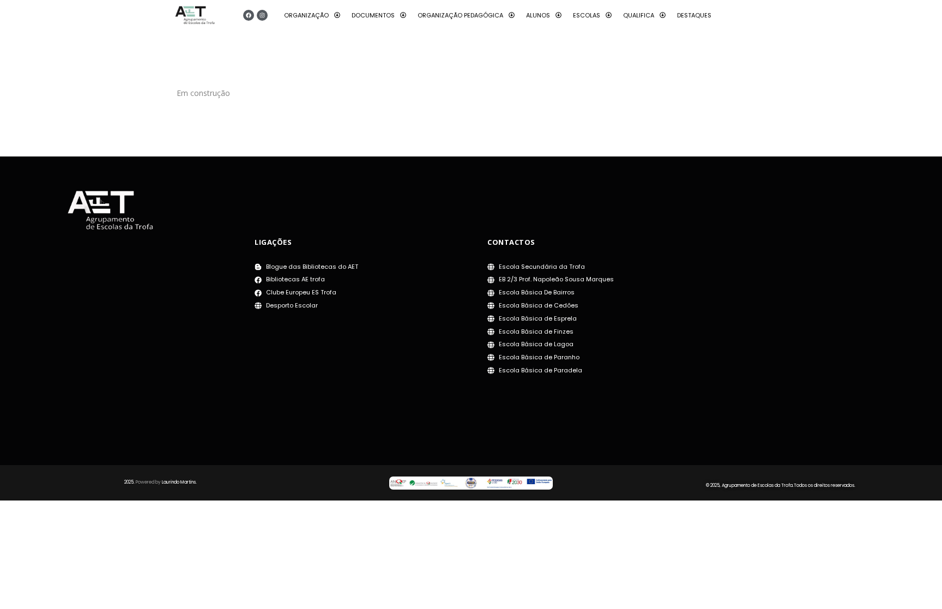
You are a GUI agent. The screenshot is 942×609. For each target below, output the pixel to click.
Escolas (586, 15)
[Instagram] (262, 15)
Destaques (694, 15)
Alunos (538, 15)
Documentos (373, 15)
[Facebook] (248, 15)
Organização (306, 15)
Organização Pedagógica (460, 15)
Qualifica (638, 15)
